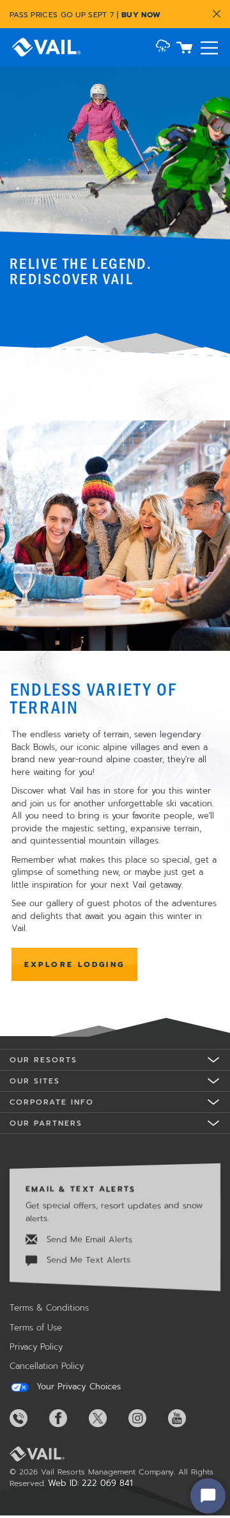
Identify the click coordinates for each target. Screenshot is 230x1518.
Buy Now (140, 14)
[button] (163, 47)
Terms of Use (36, 1328)
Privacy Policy (36, 1347)
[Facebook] (67, 1418)
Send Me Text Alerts (86, 1260)
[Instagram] (146, 1418)
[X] (107, 1418)
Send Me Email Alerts (87, 1239)
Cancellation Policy (47, 1366)
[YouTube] (186, 1418)
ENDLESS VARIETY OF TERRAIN (93, 697)
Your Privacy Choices (77, 1387)
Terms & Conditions (49, 1308)
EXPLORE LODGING (74, 964)
